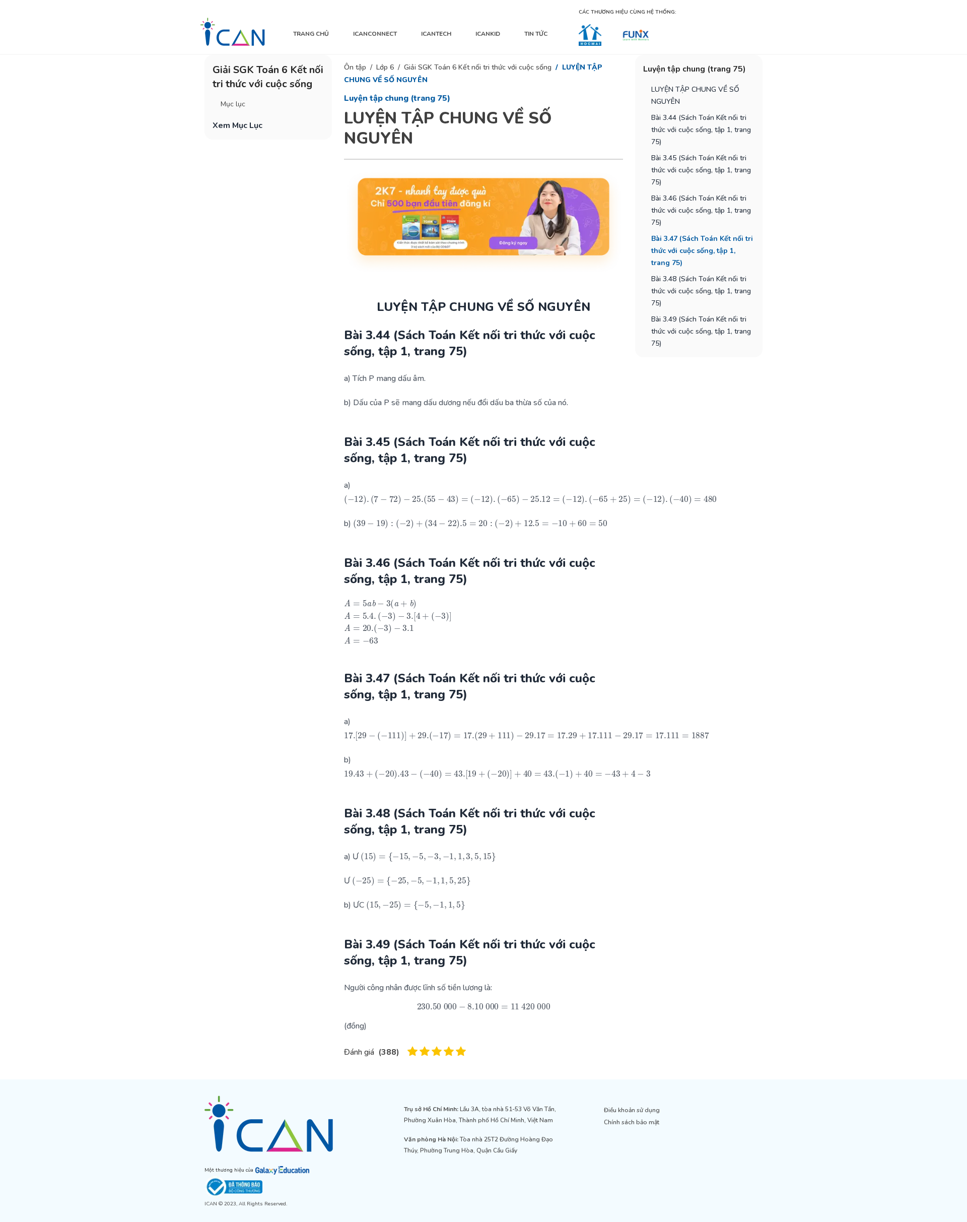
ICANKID (487, 34)
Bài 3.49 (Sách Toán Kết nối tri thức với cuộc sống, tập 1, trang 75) (701, 331)
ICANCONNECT (375, 34)
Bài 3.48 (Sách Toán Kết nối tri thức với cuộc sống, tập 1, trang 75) (701, 291)
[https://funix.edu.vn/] (635, 35)
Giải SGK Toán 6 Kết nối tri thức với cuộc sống (477, 67)
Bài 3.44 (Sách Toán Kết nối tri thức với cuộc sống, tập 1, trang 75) (701, 130)
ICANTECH (436, 34)
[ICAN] (232, 32)
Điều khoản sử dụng (632, 1110)
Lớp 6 (385, 67)
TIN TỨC (535, 34)
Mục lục (233, 104)
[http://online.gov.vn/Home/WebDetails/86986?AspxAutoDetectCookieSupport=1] (283, 1187)
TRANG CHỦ (311, 34)
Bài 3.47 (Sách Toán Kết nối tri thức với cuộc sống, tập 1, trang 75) (702, 251)
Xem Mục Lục (237, 125)
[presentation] (530, 499)
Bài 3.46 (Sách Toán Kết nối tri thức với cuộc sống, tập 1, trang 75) (701, 210)
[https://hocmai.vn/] (590, 35)
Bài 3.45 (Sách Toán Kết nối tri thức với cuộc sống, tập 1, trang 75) (701, 170)
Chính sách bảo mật (631, 1122)
